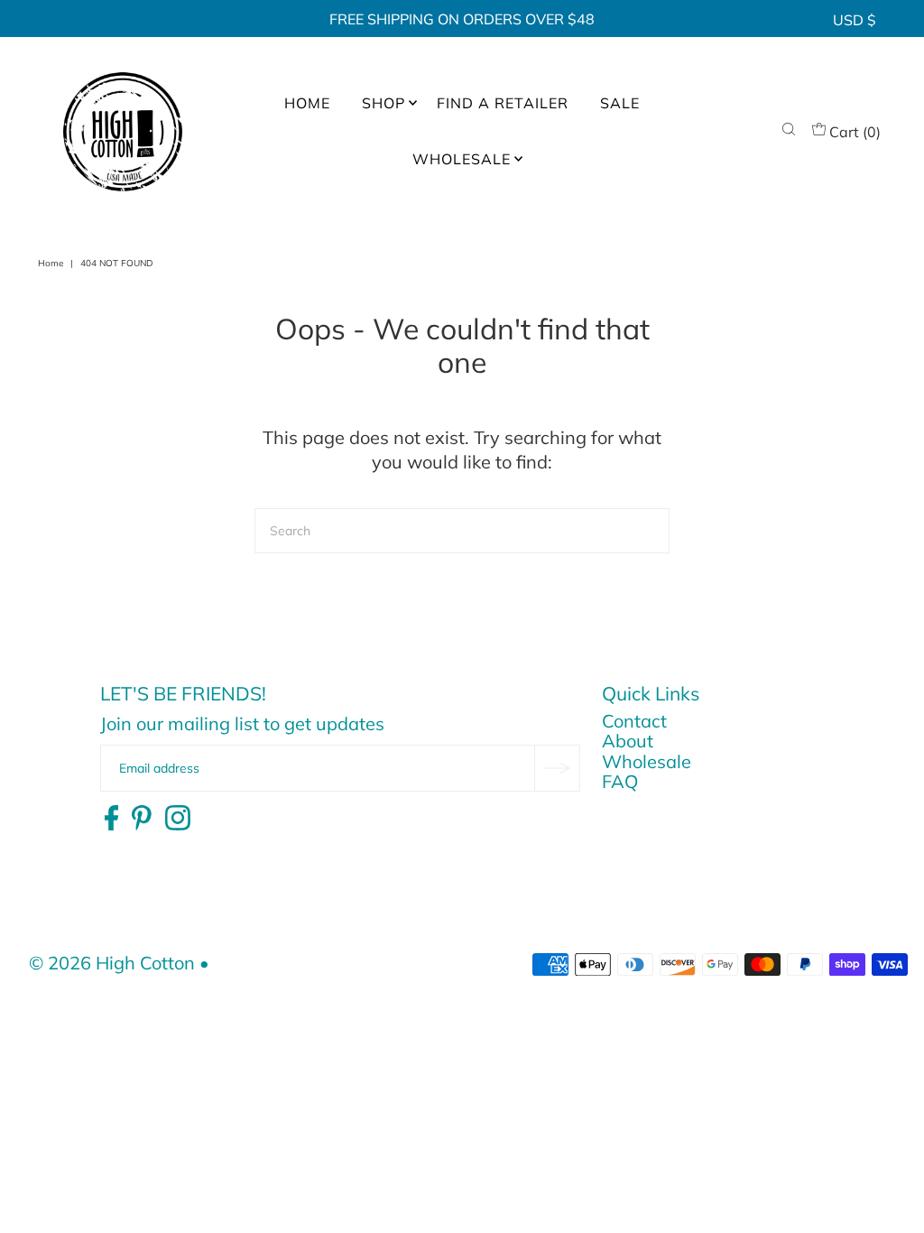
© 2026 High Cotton (112, 962)
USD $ (854, 20)
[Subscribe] (556, 768)
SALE (620, 103)
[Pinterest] (142, 818)
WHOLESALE (461, 159)
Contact (634, 720)
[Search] (788, 131)
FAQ (620, 781)
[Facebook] (111, 818)
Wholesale (646, 761)
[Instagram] (177, 818)
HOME (307, 103)
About (627, 740)
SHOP (383, 103)
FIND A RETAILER (502, 103)
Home (50, 263)
